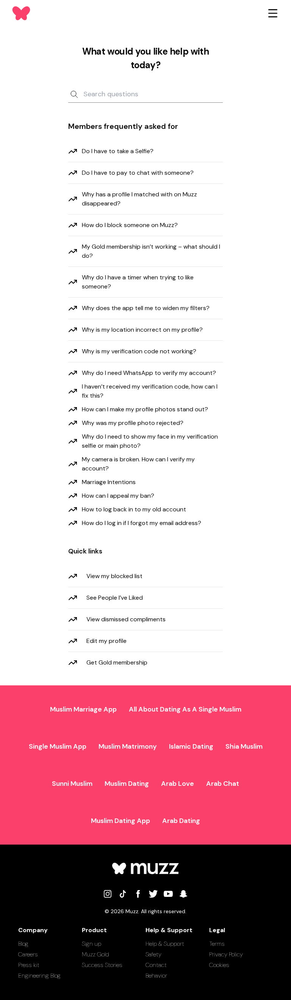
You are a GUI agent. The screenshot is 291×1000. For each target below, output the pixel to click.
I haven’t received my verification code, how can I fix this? (149, 391)
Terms (217, 944)
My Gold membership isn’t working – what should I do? (151, 251)
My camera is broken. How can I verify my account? (138, 463)
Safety (153, 954)
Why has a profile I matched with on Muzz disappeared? (139, 198)
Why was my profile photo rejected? (132, 423)
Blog (23, 944)
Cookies (219, 965)
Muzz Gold (95, 954)
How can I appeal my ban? (118, 496)
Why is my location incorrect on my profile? (142, 330)
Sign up (91, 944)
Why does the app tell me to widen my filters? (146, 308)
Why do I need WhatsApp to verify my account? (149, 373)
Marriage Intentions (109, 482)
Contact (156, 965)
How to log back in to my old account (134, 509)
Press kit (28, 965)
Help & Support (165, 944)
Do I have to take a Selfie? (117, 151)
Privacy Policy (226, 954)
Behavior (156, 976)
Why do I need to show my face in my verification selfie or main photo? (150, 441)
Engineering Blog (39, 976)
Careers (28, 954)
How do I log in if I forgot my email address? (141, 523)
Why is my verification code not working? (139, 351)
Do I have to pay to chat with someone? (138, 173)
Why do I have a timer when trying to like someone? (138, 281)
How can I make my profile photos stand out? (145, 409)
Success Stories (102, 965)
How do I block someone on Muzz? (130, 225)
